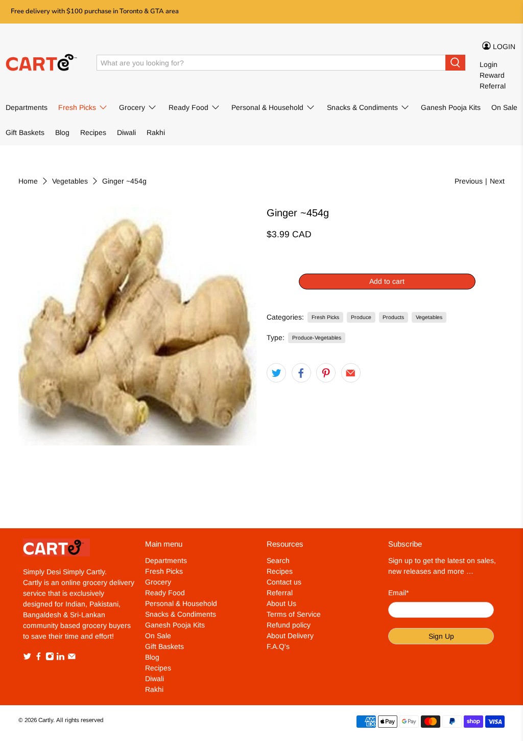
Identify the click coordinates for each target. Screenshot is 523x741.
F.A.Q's (278, 646)
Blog (62, 132)
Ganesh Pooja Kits (451, 107)
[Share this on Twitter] (276, 373)
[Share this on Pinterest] (326, 373)
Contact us (284, 582)
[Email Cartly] (71, 658)
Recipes (93, 132)
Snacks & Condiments (362, 107)
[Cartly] (44, 63)
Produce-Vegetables (316, 337)
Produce (361, 317)
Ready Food (188, 107)
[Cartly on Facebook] (38, 658)
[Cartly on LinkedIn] (60, 658)
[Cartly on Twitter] (27, 658)
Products (393, 317)
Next (497, 181)
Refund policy (289, 625)
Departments (26, 107)
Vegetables (70, 181)
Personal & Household (267, 107)
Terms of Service (294, 614)
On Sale (504, 107)
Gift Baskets (25, 132)
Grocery (132, 107)
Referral (493, 86)
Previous (469, 181)
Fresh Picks (77, 107)
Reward (492, 75)
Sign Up (441, 636)
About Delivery (290, 636)
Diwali (126, 132)
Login (488, 64)
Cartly (45, 719)
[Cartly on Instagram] (49, 658)
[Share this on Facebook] (301, 373)
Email (398, 593)
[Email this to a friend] (351, 373)
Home (28, 181)
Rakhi (156, 132)
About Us (281, 603)
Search (278, 560)
